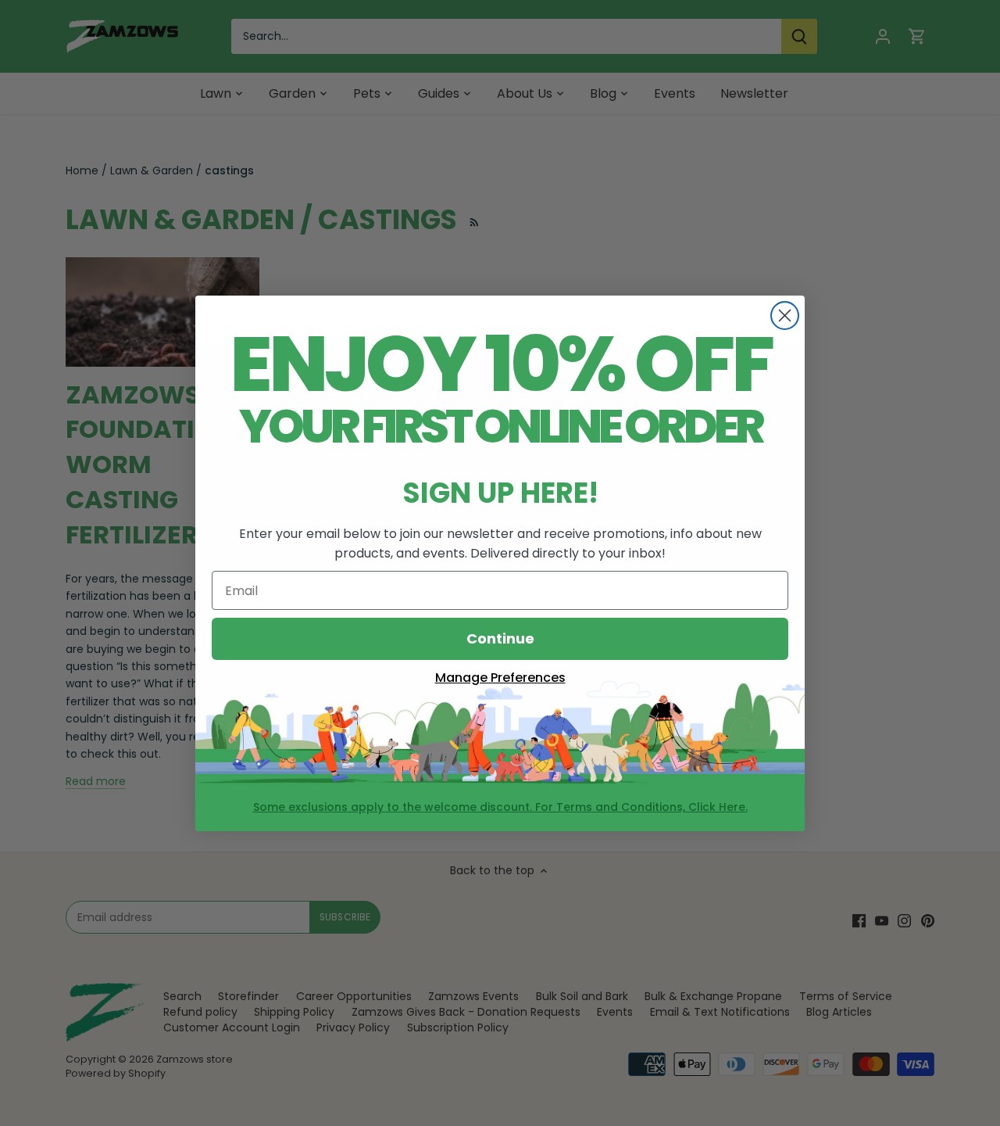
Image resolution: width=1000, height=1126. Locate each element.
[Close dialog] (784, 315)
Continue (500, 638)
